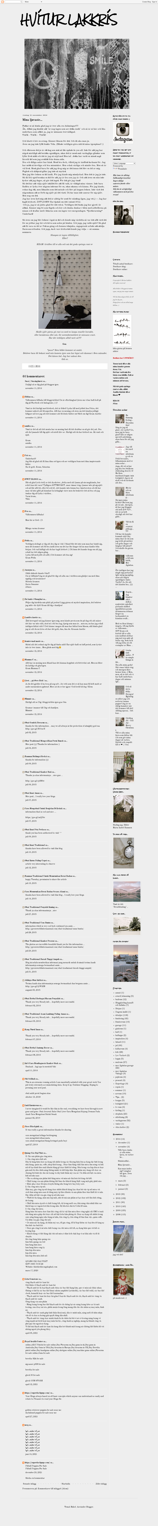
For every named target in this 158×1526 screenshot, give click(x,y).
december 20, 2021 (33, 1473)
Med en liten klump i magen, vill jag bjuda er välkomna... (124, 626)
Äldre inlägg (101, 1484)
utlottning (120, 1117)
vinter (118, 1124)
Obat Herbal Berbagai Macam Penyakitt (42, 999)
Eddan (27, 397)
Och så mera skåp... (128, 689)
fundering (119, 1019)
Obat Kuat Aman (32, 793)
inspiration (120, 1039)
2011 (118, 1202)
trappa (118, 1101)
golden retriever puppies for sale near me (43, 1410)
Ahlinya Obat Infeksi (34, 980)
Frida (27, 541)
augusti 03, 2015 (32, 990)
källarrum (119, 1049)
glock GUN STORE (34, 1381)
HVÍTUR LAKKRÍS (69, 19)
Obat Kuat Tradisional (35, 845)
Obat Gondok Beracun (35, 723)
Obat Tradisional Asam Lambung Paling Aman (45, 1014)
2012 (118, 1198)
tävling (118, 1111)
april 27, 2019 (31, 1145)
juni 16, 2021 (31, 1454)
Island (118, 1042)
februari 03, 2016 (33, 1021)
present (118, 1080)
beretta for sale (32, 1370)
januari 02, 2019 (32, 1118)
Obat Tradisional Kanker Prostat (39, 941)
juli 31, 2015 (31, 972)
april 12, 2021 (31, 1385)
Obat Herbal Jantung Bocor (37, 1048)
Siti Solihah (30, 1079)
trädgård (119, 1104)
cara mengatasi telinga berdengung (41, 1135)
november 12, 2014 (33, 633)
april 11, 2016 (31, 1071)
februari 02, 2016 (33, 1006)
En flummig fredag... (129, 417)
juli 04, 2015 (31, 748)
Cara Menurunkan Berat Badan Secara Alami (45, 892)
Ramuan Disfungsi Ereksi (36, 757)
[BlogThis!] (32, 366)
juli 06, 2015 (31, 764)
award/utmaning (122, 996)
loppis (117, 1059)
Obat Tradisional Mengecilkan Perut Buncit (44, 741)
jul (116, 1046)
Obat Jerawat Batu (48, 1112)
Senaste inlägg (29, 1484)
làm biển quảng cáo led (35, 1242)
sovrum (118, 1094)
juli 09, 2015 (31, 837)
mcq (26, 1425)
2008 (118, 1215)
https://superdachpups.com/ (37, 1393)
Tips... (118, 1097)
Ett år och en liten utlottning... (130, 493)
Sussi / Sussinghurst (33, 381)
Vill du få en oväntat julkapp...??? (130, 526)
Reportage (120, 1084)
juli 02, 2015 (31, 733)
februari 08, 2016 (33, 1055)
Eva (26, 511)
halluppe (119, 1035)
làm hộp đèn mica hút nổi (36, 1256)
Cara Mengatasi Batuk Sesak (44, 1114)
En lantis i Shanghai (33, 599)
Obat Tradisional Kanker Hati (38, 772)
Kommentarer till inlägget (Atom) (53, 1489)
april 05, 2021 (31, 1333)
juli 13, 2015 (31, 883)
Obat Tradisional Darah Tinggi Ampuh (42, 959)
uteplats (119, 1114)
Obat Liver (62, 1112)
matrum (119, 1062)
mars (120, 1181)
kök (117, 1052)
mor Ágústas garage (124, 1066)
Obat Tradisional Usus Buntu (37, 923)
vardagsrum (120, 1121)
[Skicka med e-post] (30, 366)
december (122, 1143)
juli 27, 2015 (31, 914)
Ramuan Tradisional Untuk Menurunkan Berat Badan (48, 876)
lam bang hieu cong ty (35, 1248)
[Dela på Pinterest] (39, 366)
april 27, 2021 (31, 1417)
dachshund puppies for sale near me (41, 1413)
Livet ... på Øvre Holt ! (34, 681)
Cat (26, 455)
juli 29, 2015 (31, 951)
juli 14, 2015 (31, 899)
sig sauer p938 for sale (35, 1364)
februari (122, 1185)
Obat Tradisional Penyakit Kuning (40, 907)
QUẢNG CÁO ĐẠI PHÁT (36, 1261)
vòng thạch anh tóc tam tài (37, 1283)
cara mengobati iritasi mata (37, 1138)
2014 (118, 1139)
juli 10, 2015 (31, 852)
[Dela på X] (34, 366)
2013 (118, 1194)
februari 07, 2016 (33, 1040)
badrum (118, 1000)
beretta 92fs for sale (34, 1359)
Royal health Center (34, 1342)
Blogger (89, 1507)
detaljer (119, 1015)
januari (121, 1189)
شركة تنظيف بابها (32, 1431)
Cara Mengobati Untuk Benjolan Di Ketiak (44, 809)
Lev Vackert (120, 1056)
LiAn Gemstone (31, 1279)
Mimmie (28, 699)
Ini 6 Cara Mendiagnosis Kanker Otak (41, 1063)
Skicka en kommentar (35, 1478)
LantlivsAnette (31, 618)
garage (118, 1025)
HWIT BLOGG (31, 479)
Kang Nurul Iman (32, 1030)
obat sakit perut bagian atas (37, 1093)
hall (117, 1032)
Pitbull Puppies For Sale (36, 1466)
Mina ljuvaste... (124, 1165)
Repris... (129, 592)
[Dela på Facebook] (37, 366)
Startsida (66, 1484)
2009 (118, 1211)
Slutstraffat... (124, 1161)
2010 (118, 1207)
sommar (118, 1090)
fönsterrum (120, 1022)
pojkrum (119, 1077)
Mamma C (29, 660)
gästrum (119, 1029)
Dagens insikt (121, 1012)
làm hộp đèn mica (32, 1250)
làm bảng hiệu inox (33, 1245)
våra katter (120, 1127)
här (41, 223)
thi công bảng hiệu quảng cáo (37, 1239)
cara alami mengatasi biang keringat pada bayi (46, 1141)
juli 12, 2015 (31, 868)
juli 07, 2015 (31, 800)
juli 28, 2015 (31, 933)
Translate (122, 169)
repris (117, 1087)
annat (118, 993)
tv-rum (118, 1107)
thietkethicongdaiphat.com (45, 1267)
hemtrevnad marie (33, 641)
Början (118, 1009)
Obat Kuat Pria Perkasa (35, 830)
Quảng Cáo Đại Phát (34, 1153)
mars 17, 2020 (31, 1271)
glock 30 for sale (32, 1375)
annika (28, 426)
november (122, 1147)
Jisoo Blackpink (32, 1127)
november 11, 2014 (33, 388)
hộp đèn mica (31, 1253)
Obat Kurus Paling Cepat (36, 861)
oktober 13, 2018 (32, 1097)
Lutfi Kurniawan (32, 1106)
